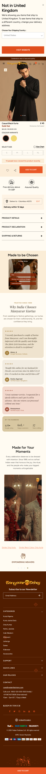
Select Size (7, 147)
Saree (5, 645)
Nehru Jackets (8, 629)
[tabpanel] (23, 92)
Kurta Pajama (8, 616)
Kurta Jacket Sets (9, 621)
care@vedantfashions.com (13, 687)
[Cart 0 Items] (43, 64)
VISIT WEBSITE (23, 50)
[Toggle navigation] (4, 64)
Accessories (8, 654)
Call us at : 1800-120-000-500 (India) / (17, 692)
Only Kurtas (7, 625)
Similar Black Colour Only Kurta (31, 547)
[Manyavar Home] (17, 64)
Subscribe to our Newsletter (23, 589)
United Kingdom (25, 720)
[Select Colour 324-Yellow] (14, 138)
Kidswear (6, 650)
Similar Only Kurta (9, 547)
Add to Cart (31, 170)
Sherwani (6, 637)
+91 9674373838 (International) (15, 695)
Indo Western (8, 633)
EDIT (38, 201)
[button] (34, 64)
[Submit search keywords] (30, 64)
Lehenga (6, 641)
